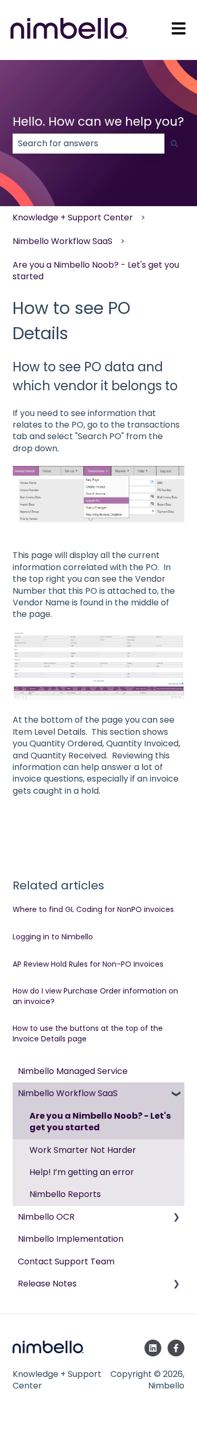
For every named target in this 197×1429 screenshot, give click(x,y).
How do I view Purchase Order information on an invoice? (95, 996)
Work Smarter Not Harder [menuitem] (82, 1150)
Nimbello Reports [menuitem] (65, 1194)
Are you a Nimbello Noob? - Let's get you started (96, 270)
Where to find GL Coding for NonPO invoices (93, 909)
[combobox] (88, 144)
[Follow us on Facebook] (176, 1348)
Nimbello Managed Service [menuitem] (73, 1071)
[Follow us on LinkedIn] (152, 1348)
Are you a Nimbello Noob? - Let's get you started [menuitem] (100, 1121)
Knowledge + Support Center (73, 217)
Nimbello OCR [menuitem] (46, 1217)
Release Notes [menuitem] (47, 1284)
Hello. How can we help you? (98, 121)
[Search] (174, 144)
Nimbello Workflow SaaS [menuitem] (68, 1093)
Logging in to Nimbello (53, 936)
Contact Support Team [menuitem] (66, 1261)
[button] (176, 1094)
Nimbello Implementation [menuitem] (70, 1239)
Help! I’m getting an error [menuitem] (81, 1172)
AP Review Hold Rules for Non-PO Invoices (88, 964)
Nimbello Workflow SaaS (62, 241)
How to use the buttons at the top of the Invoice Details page (88, 1033)
